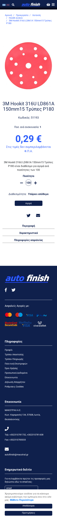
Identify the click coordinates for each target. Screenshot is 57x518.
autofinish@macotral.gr (16, 454)
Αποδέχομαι (28, 505)
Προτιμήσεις (28, 512)
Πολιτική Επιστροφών (16, 363)
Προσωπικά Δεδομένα (16, 372)
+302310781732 (18, 434)
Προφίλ (9, 349)
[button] (28, 225)
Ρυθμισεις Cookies (14, 386)
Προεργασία (22, 15)
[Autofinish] (30, 5)
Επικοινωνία (11, 377)
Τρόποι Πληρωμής (14, 359)
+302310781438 (35, 434)
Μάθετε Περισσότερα (21, 499)
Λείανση (36, 15)
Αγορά (28, 203)
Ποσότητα (28, 176)
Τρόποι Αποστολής (14, 354)
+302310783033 (17, 439)
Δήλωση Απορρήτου (15, 381)
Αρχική (8, 15)
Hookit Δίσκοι (16, 17)
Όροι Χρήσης (11, 368)
